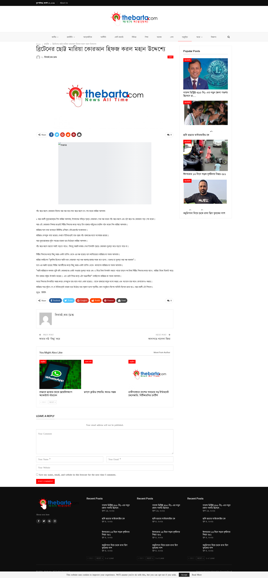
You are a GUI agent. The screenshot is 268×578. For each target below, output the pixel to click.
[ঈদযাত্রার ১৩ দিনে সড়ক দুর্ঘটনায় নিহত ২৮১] (205, 155)
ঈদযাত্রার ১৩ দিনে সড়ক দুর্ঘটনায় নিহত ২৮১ (116, 533)
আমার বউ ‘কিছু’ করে (49, 339)
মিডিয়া (134, 37)
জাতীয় (54, 37)
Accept (184, 574)
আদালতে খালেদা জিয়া (159, 339)
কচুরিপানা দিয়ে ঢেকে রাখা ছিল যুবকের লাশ (114, 546)
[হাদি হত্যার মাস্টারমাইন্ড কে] (205, 116)
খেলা (171, 37)
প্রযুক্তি (185, 37)
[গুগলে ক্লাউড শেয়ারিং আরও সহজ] (105, 374)
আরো (198, 37)
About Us (64, 3)
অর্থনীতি (103, 37)
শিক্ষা (146, 37)
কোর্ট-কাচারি (119, 37)
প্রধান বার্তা (88, 362)
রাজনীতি (70, 37)
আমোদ (159, 37)
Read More (197, 575)
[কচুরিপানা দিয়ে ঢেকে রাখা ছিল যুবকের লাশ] (205, 194)
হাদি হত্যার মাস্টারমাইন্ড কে (113, 518)
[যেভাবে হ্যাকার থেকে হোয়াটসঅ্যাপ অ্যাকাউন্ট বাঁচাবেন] (60, 374)
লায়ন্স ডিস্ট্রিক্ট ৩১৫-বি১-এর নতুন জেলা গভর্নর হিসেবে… (116, 507)
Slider (187, 60)
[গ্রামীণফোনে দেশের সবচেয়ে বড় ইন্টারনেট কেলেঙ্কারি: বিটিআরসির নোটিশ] (149, 374)
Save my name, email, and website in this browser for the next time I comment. (77, 474)
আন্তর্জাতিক (87, 37)
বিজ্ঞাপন (213, 37)
